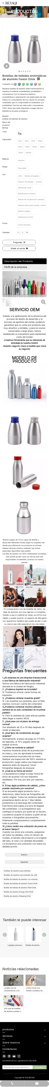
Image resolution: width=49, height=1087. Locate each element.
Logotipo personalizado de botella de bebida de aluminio (15, 945)
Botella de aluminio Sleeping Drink (17, 896)
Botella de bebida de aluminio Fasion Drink (20, 883)
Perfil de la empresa (15, 267)
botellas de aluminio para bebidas (17, 871)
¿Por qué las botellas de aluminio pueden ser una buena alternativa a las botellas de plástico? (13, 1010)
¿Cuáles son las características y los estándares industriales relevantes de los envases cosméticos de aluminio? (13, 989)
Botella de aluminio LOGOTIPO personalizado (33, 945)
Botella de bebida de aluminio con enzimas (21, 879)
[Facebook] (4, 1056)
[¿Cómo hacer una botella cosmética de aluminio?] (36, 980)
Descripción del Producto (18, 261)
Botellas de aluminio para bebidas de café (20, 875)
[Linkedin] (9, 1056)
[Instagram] (19, 1056)
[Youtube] (14, 1056)
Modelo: (5, 116)
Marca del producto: (6, 123)
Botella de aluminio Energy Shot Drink (18, 892)
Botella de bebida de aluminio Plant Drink (20, 888)
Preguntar (17, 242)
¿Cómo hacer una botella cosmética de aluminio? (34, 989)
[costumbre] (19, 133)
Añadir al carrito (18, 248)
